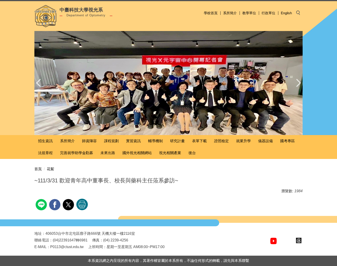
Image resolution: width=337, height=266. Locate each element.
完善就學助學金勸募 (76, 153)
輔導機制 (155, 141)
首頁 (38, 169)
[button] (40, 83)
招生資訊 (45, 141)
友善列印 (82, 204)
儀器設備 (265, 141)
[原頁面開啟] (168, 83)
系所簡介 (230, 13)
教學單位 (249, 13)
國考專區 (287, 141)
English (286, 13)
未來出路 (107, 153)
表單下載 (199, 141)
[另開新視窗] (273, 241)
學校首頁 (211, 13)
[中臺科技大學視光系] (45, 16)
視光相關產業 (170, 153)
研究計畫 (177, 141)
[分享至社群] (42, 204)
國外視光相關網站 (137, 153)
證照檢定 (221, 141)
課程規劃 (111, 141)
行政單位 (268, 13)
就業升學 (243, 141)
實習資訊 (133, 141)
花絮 (50, 169)
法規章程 (45, 153)
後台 (192, 153)
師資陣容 (89, 141)
